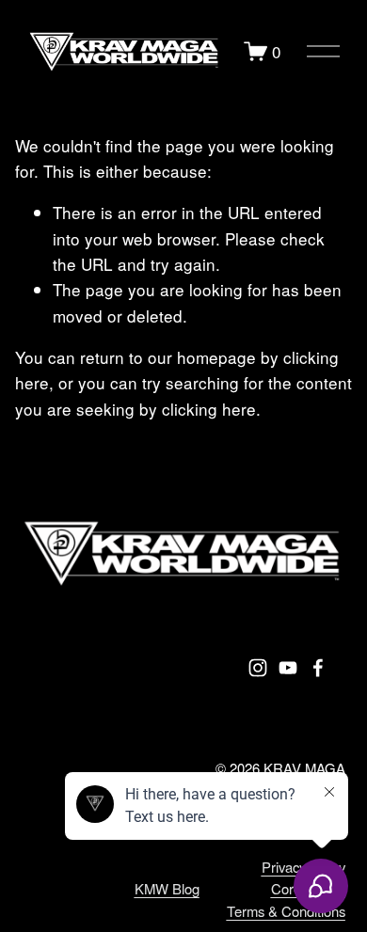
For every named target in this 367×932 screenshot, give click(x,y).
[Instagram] (257, 667)
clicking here (209, 408)
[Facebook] (318, 667)
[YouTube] (288, 667)
